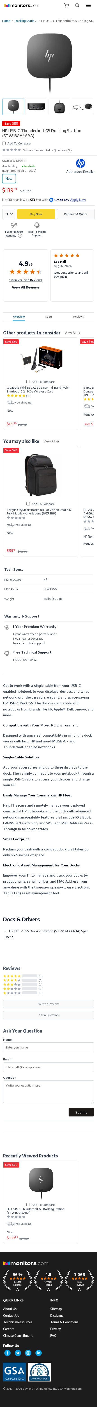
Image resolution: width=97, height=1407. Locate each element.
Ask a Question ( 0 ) (59, 150)
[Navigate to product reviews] (11, 150)
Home (6, 21)
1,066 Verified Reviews (25, 280)
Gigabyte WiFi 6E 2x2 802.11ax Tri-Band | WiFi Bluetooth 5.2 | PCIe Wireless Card (38, 389)
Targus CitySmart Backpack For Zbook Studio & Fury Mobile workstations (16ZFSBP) (39, 511)
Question (9, 1077)
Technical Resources (17, 1322)
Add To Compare (19, 143)
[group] (88, 5)
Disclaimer (57, 1315)
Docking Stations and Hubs (26, 21)
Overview (19, 316)
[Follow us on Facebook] (7, 1353)
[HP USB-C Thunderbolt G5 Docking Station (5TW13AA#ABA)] (40, 1182)
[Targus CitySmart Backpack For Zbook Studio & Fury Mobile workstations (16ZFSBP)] (40, 475)
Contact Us (11, 1315)
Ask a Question (49, 1015)
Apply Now (78, 200)
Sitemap (56, 1309)
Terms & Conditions (64, 1322)
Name (7, 1039)
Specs (49, 316)
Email (7, 1059)
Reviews (78, 316)
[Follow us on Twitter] (18, 1353)
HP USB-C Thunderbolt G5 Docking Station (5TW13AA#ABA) (35, 1210)
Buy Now (36, 214)
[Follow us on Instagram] (28, 1353)
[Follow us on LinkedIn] (38, 1353)
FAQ (53, 1335)
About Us (10, 1309)
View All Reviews (26, 287)
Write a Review (33, 150)
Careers (8, 1329)
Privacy (55, 1329)
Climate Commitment (18, 1335)
